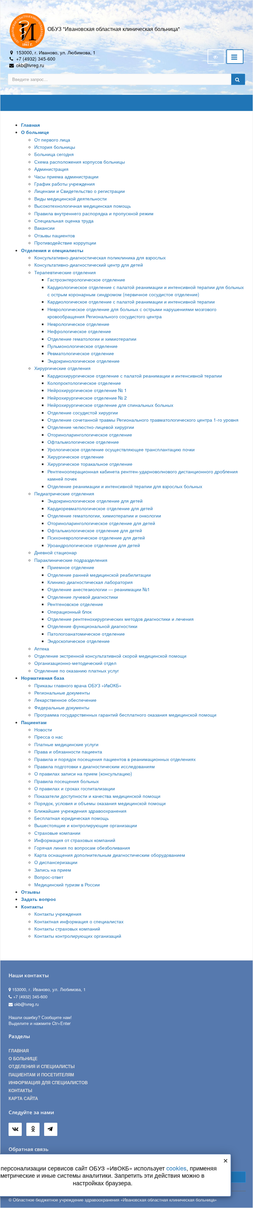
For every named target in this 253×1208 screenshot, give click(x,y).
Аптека (41, 648)
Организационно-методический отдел (75, 663)
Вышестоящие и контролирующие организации (85, 825)
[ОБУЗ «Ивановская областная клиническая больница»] (27, 30)
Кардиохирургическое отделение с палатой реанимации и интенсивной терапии (134, 375)
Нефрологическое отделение (79, 331)
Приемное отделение (70, 567)
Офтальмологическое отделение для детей (94, 530)
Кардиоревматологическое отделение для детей (100, 508)
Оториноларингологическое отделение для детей (101, 523)
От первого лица (52, 139)
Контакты (32, 906)
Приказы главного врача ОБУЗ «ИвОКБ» (78, 685)
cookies (176, 1168)
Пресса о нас (48, 736)
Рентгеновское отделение (75, 604)
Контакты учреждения (57, 913)
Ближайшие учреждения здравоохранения (80, 810)
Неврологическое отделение (78, 324)
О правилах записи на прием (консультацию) (83, 773)
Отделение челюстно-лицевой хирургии (90, 427)
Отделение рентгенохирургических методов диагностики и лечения (120, 619)
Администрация (51, 169)
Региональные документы (62, 692)
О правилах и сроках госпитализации (74, 788)
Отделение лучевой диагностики (82, 596)
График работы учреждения (64, 183)
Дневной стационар (55, 552)
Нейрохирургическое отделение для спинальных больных (110, 405)
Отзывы (30, 891)
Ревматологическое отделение (80, 353)
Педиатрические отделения (64, 493)
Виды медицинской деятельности (70, 198)
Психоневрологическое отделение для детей (96, 537)
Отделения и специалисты (52, 250)
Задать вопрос (38, 899)
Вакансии (44, 227)
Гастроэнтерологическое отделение (86, 279)
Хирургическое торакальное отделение (89, 463)
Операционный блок (69, 611)
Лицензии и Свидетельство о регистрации (79, 191)
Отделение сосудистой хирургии (82, 412)
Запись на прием (52, 869)
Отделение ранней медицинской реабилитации (99, 574)
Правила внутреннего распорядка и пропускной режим (94, 213)
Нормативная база (42, 677)
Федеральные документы (61, 707)
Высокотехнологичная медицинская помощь (82, 205)
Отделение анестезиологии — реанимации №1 (98, 589)
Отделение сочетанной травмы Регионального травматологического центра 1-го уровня (143, 419)
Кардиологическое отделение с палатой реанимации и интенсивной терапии (131, 301)
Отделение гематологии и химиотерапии (91, 338)
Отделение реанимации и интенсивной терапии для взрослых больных (124, 486)
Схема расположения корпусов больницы (79, 161)
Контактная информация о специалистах (79, 921)
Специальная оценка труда (64, 220)
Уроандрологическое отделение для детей (93, 545)
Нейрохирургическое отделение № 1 (87, 390)
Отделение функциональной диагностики (92, 626)
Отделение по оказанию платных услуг (76, 670)
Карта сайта (23, 1098)
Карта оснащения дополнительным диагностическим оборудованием (109, 855)
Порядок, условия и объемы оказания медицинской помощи (100, 803)
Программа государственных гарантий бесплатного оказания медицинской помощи (125, 714)
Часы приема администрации (66, 176)
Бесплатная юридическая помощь (71, 818)
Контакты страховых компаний (67, 928)
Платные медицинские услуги (66, 744)
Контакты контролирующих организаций (77, 935)
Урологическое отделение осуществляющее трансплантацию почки (121, 449)
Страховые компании (57, 832)
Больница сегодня (54, 154)
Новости (43, 729)
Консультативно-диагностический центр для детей (88, 264)
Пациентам (33, 722)
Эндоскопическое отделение (78, 641)
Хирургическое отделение (75, 456)
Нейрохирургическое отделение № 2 (87, 397)
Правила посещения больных (66, 781)
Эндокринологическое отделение (83, 360)
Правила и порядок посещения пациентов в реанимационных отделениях (115, 759)
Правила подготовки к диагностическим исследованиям (94, 766)
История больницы (54, 147)
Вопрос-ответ (48, 877)
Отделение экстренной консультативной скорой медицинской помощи (110, 655)
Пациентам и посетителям (41, 1075)
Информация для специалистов (48, 1083)
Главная (30, 124)
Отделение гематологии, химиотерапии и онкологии (104, 515)
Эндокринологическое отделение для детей (95, 500)
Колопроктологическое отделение (84, 383)
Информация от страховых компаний (74, 840)
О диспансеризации (55, 862)
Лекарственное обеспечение (65, 699)
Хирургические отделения (62, 368)
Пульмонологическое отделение (82, 346)
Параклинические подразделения (70, 560)
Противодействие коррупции (65, 242)
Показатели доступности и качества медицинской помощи (97, 796)
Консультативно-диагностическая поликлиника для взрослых (100, 257)
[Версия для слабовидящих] (216, 56)
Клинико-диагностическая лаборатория (90, 582)
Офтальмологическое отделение (83, 441)
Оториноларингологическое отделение (89, 434)
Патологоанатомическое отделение (86, 633)
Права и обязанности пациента (68, 751)
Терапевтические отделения (65, 272)
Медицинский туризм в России (67, 884)
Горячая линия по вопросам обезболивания (82, 847)
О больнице (35, 132)
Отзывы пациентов (54, 235)
